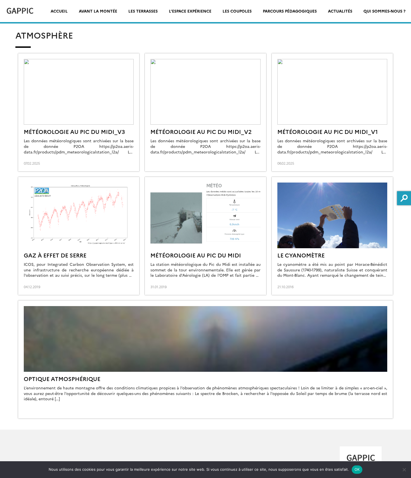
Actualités (340, 11)
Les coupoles (237, 11)
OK (357, 469)
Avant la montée (98, 11)
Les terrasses (143, 11)
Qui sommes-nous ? (384, 11)
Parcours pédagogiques (290, 11)
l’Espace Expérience (190, 11)
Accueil (59, 11)
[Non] (404, 469)
